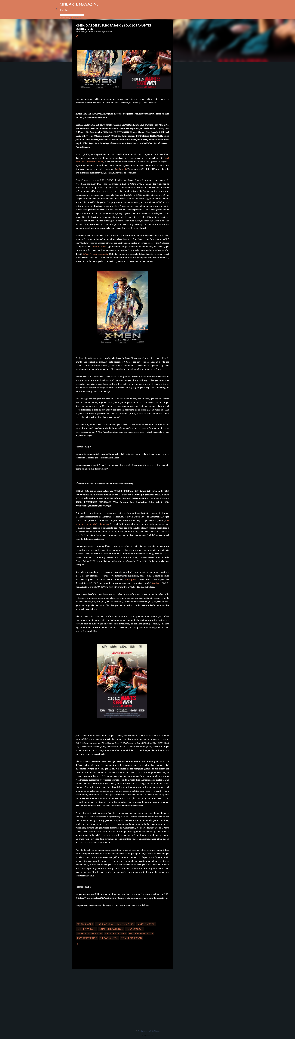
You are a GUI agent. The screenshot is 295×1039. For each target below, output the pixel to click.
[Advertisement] (88, 986)
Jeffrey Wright (86, 928)
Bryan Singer (85, 924)
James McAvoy (146, 924)
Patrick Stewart (115, 933)
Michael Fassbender (89, 933)
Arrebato (156, 583)
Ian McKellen (125, 924)
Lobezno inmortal (99, 246)
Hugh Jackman (105, 924)
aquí (118, 169)
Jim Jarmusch (134, 928)
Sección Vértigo (87, 938)
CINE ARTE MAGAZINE (79, 4)
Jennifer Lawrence (111, 928)
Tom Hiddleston (131, 938)
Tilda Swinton (109, 938)
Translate (78, 17)
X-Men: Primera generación (95, 254)
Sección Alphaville (141, 933)
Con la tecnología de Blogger (149, 1031)
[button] (77, 36)
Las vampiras (129, 579)
